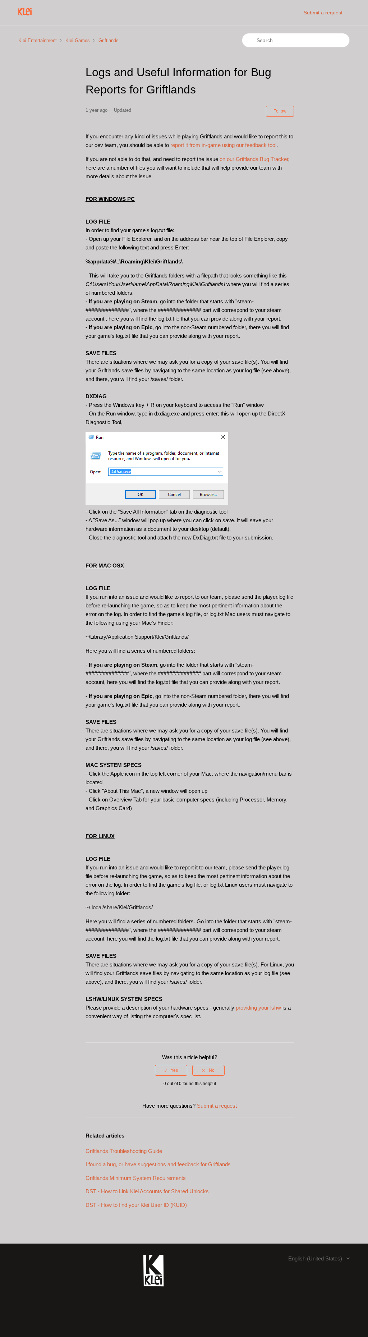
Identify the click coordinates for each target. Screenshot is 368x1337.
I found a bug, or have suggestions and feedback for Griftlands (158, 1164)
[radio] (171, 1070)
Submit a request (323, 12)
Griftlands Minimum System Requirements (136, 1178)
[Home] (25, 16)
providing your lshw (258, 1008)
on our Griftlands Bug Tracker (254, 159)
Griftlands (108, 40)
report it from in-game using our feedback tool (223, 145)
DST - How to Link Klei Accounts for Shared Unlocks (147, 1191)
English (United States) (316, 1258)
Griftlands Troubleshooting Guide (124, 1151)
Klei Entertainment (37, 40)
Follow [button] (279, 111)
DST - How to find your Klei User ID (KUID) (136, 1205)
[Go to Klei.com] (153, 1290)
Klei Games (77, 40)
